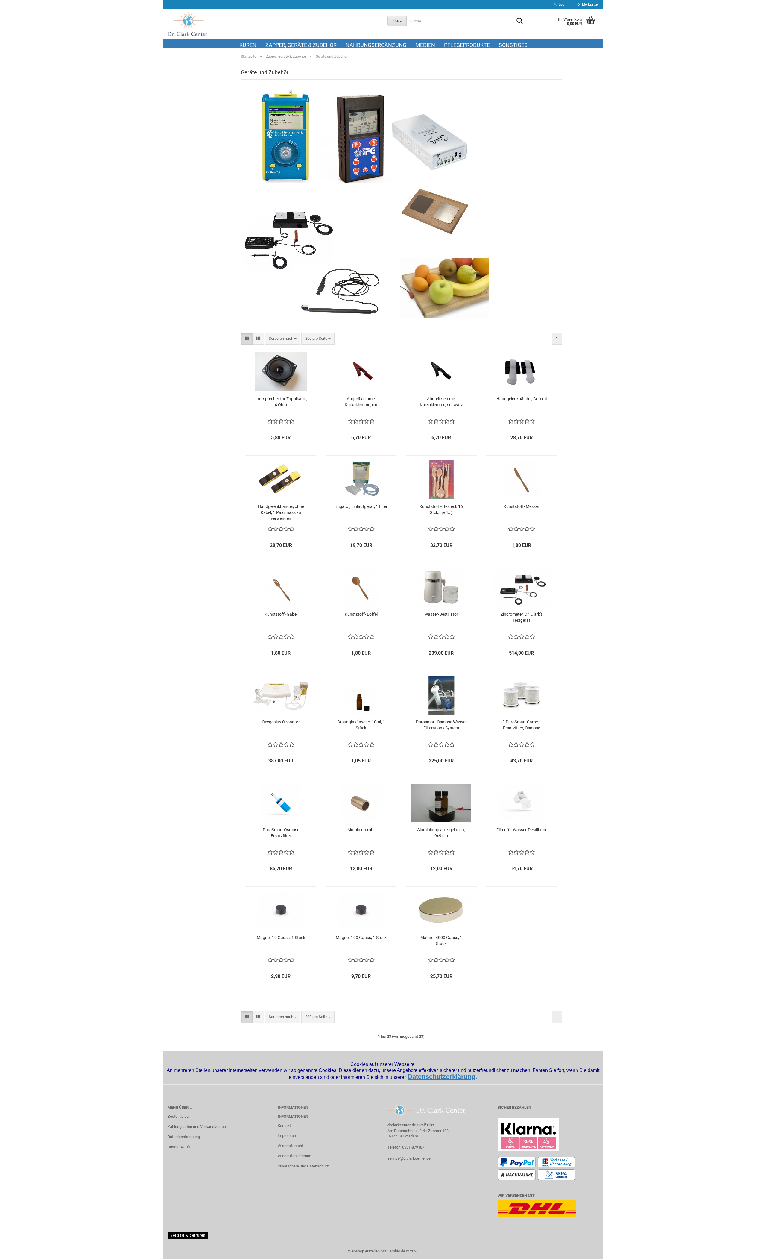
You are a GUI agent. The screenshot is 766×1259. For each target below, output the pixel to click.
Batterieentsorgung (184, 1136)
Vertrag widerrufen (188, 1235)
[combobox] (282, 339)
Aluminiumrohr (361, 829)
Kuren (247, 45)
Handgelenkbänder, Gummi (521, 398)
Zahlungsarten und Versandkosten (197, 1126)
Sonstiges (513, 45)
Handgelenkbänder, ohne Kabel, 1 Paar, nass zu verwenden (281, 512)
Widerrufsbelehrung (294, 1156)
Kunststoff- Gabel (281, 614)
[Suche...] (519, 21)
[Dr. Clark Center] (273, 24)
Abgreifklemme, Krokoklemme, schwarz (441, 401)
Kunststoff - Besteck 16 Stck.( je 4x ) (441, 509)
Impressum (287, 1135)
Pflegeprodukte (467, 45)
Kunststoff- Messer (521, 506)
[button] (247, 339)
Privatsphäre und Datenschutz (303, 1166)
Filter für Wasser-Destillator (521, 829)
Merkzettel (589, 4)
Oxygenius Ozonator (281, 722)
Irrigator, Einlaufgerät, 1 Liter (361, 506)
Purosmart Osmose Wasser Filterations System (441, 725)
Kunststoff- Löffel (361, 614)
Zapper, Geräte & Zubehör (301, 45)
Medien (425, 45)
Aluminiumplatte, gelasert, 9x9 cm (441, 832)
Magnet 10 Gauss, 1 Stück (281, 937)
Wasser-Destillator (441, 614)
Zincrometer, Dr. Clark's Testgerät (521, 617)
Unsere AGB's (179, 1147)
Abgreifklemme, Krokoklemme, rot (361, 401)
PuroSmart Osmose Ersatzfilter (281, 832)
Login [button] (562, 4)
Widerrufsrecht (290, 1145)
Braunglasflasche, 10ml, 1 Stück (361, 725)
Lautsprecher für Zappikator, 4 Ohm (280, 401)
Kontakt (284, 1125)
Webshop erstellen (364, 1251)
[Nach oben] (750, 1250)
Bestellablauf (179, 1116)
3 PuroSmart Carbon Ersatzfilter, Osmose (521, 725)
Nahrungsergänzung (376, 45)
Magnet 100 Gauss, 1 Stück (361, 937)
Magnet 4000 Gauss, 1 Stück (441, 940)
